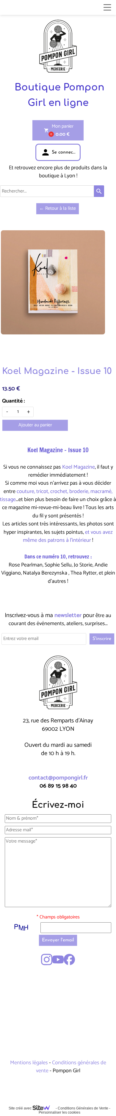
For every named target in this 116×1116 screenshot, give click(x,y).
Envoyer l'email (58, 940)
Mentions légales (29, 1062)
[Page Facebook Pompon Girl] (69, 959)
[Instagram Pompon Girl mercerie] (46, 959)
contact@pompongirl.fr (58, 778)
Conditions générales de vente (71, 1066)
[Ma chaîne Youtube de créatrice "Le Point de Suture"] (58, 959)
